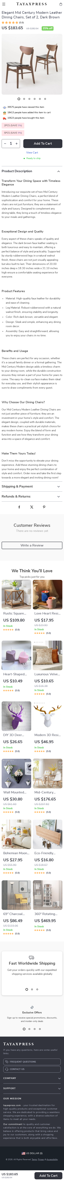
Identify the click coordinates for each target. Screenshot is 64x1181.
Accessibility (52, 1159)
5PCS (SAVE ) (13, 133)
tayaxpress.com (12, 1105)
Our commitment (12, 1124)
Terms (34, 1159)
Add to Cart (48, 1175)
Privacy (41, 1159)
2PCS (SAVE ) (13, 125)
